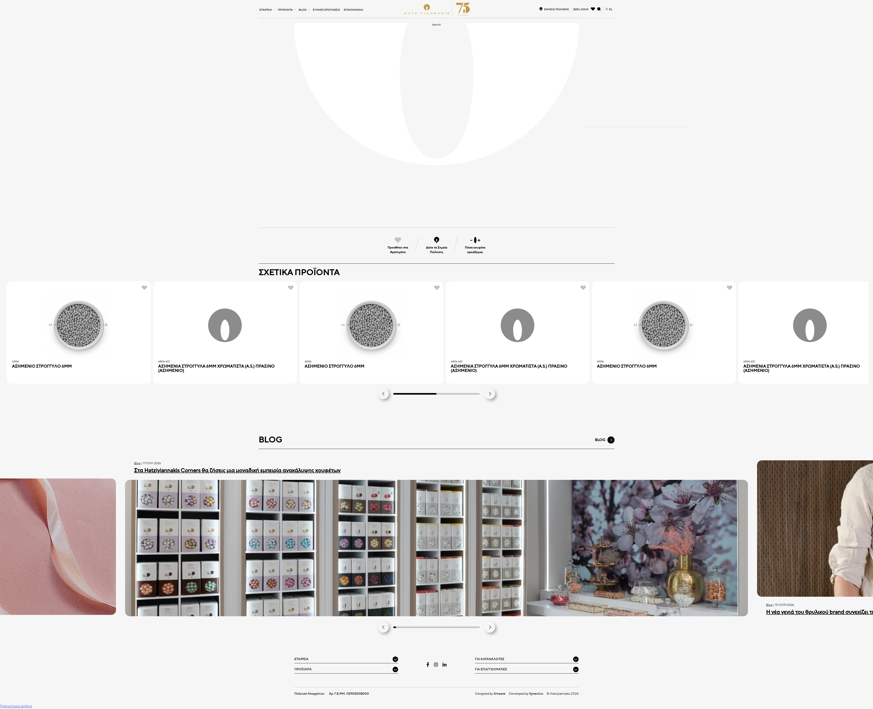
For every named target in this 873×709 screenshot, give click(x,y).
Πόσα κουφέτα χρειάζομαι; (475, 250)
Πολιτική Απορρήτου (309, 693)
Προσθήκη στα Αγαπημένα (398, 250)
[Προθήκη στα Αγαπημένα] (144, 288)
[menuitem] (266, 9)
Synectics (536, 693)
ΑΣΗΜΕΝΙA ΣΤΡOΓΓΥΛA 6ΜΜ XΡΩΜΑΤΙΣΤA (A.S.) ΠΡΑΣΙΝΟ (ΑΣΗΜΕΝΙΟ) (216, 368)
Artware (499, 693)
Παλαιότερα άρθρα (16, 706)
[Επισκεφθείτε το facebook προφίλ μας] (427, 664)
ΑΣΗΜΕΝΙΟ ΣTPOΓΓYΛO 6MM (42, 366)
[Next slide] (489, 393)
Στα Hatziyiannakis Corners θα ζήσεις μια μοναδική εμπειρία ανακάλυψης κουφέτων (237, 470)
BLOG (600, 439)
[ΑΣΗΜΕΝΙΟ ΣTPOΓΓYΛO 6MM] (78, 325)
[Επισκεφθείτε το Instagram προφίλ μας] (436, 664)
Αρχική (436, 24)
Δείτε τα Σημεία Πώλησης (436, 250)
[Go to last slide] (383, 393)
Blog (137, 463)
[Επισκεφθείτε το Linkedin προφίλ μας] (444, 664)
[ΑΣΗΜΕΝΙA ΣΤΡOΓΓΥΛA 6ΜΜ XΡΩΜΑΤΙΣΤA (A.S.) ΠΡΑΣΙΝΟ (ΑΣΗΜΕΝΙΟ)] (225, 325)
